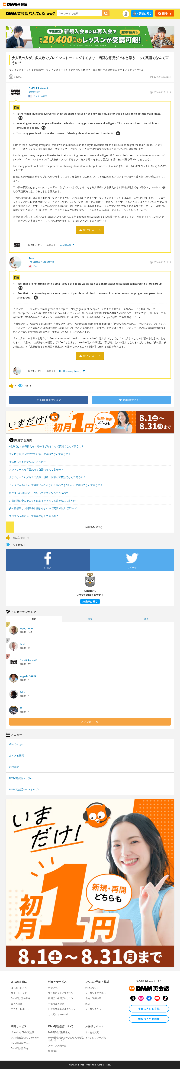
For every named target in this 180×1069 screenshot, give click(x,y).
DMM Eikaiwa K (28, 660)
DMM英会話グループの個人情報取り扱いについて (66, 1039)
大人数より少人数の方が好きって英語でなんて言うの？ (40, 454)
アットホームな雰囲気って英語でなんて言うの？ (36, 469)
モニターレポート (20, 1009)
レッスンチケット (94, 1009)
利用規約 (14, 767)
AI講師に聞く (144, 13)
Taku (22, 692)
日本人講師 (16, 1003)
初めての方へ (16, 744)
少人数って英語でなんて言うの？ (27, 461)
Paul (22, 644)
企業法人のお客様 (149, 1008)
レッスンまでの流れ (95, 993)
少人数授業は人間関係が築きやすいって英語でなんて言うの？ (43, 508)
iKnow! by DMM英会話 (22, 1032)
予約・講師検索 (93, 998)
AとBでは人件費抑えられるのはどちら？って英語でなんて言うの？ (46, 446)
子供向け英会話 (56, 1003)
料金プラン (54, 987)
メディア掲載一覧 (57, 1045)
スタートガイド (19, 993)
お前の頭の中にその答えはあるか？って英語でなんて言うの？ (43, 500)
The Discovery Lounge (70, 371)
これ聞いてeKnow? (58, 1014)
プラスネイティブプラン (60, 993)
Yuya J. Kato (26, 628)
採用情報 (52, 1050)
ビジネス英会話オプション (62, 1009)
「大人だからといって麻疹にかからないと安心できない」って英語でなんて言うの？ (56, 485)
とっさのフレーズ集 (95, 1037)
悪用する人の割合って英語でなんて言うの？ (33, 516)
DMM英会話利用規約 (59, 1032)
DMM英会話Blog (19, 1048)
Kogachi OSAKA (28, 676)
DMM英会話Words (20, 1043)
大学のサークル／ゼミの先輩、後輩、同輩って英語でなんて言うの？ (47, 477)
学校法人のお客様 (149, 1019)
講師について (92, 987)
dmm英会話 (65, 245)
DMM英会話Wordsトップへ (24, 789)
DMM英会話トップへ (21, 778)
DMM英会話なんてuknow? (25, 1037)
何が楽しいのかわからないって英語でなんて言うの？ (38, 492)
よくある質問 (16, 755)
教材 (87, 1003)
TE (21, 708)
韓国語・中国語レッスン (60, 998)
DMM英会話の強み (20, 998)
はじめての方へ (19, 987)
